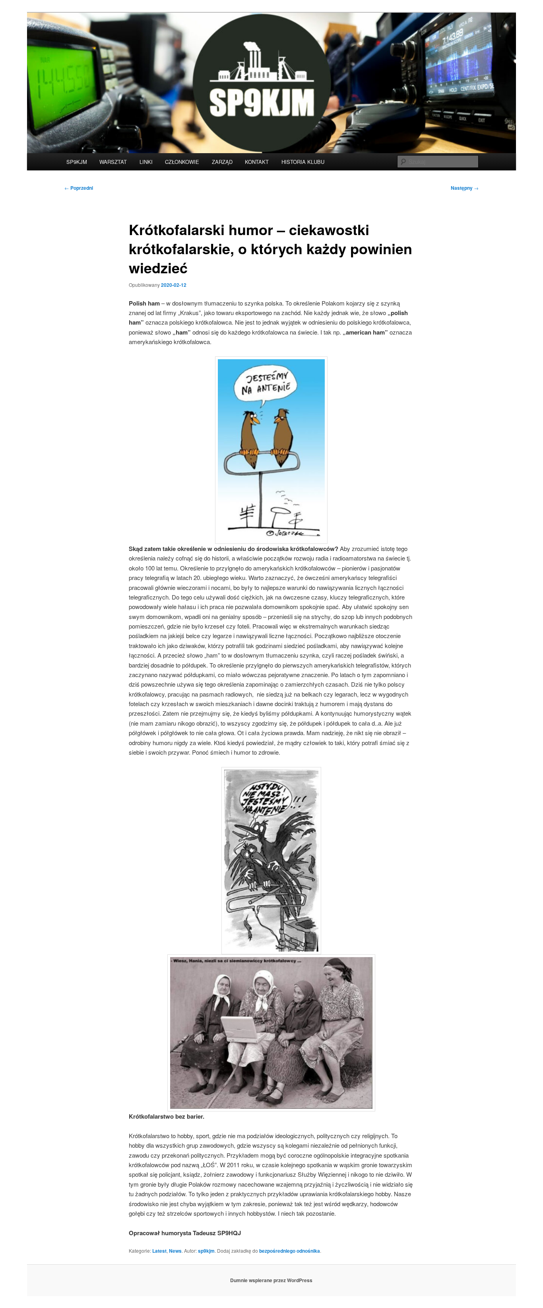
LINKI (146, 161)
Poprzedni (78, 187)
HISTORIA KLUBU (302, 161)
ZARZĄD (222, 161)
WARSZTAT (113, 161)
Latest (159, 1250)
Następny (465, 187)
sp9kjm (206, 1250)
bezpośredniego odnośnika (289, 1250)
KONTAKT (257, 161)
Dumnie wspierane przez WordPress (271, 1280)
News (175, 1250)
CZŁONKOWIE (182, 161)
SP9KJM (76, 161)
